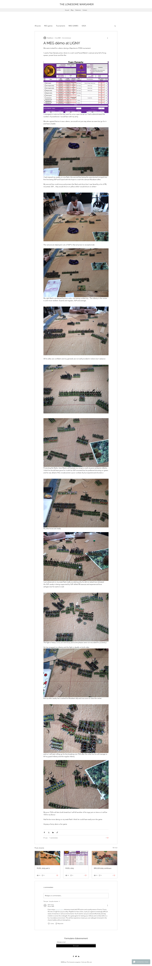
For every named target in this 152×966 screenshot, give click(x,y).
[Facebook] (73, 956)
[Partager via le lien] (57, 832)
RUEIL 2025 (69, 868)
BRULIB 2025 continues (102, 868)
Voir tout (115, 847)
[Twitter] (76, 956)
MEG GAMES (73, 26)
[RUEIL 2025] (76, 858)
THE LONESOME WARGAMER (77, 4)
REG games (48, 26)
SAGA (84, 26)
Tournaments (60, 26)
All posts (38, 26)
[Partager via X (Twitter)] (48, 832)
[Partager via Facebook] (44, 832)
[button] (115, 26)
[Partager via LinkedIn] (53, 832)
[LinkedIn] (79, 956)
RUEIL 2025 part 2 (43, 868)
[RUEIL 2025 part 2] (47, 858)
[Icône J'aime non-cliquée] (49, 924)
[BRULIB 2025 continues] (104, 858)
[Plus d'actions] (107, 38)
